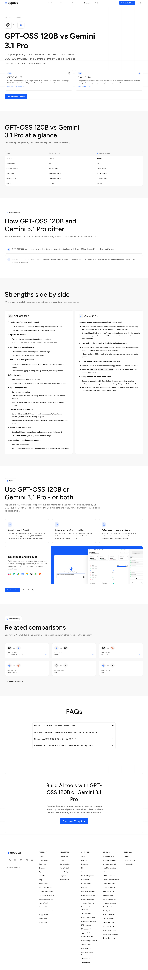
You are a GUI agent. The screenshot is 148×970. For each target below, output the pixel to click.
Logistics (63, 876)
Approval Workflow (88, 933)
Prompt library (44, 884)
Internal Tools (43, 903)
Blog (40, 880)
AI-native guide (44, 860)
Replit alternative (108, 919)
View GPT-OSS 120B (14, 87)
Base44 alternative (109, 868)
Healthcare (64, 856)
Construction (65, 864)
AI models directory (45, 887)
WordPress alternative (110, 934)
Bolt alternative (108, 872)
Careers (126, 856)
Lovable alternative (109, 903)
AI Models (8, 18)
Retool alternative (109, 922)
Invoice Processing (87, 899)
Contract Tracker (87, 937)
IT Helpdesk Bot (86, 929)
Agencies (42, 872)
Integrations (43, 922)
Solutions (63, 3)
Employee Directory (88, 895)
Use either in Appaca (16, 96)
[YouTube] (32, 860)
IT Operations (86, 884)
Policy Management (88, 917)
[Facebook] (9, 860)
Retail (62, 860)
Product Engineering (88, 876)
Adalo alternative (108, 856)
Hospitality (64, 872)
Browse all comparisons (15, 681)
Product (51, 3)
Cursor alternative (109, 887)
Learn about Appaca (30, 590)
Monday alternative (109, 911)
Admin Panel (43, 919)
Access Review (86, 944)
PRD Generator (86, 925)
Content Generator (88, 903)
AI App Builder (43, 915)
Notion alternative (109, 915)
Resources (75, 3)
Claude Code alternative (111, 880)
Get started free (127, 3)
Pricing (97, 3)
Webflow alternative (109, 930)
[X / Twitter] (21, 860)
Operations (85, 872)
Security (42, 876)
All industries (64, 880)
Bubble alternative (109, 876)
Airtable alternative (109, 860)
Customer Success (88, 891)
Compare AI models (46, 891)
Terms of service (129, 860)
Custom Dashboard (46, 911)
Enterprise (87, 3)
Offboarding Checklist (89, 941)
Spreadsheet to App (46, 899)
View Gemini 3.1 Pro (84, 87)
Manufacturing (65, 868)
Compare (18, 18)
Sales (83, 856)
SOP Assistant (86, 913)
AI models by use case (46, 895)
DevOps (84, 887)
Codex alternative (109, 884)
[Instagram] (15, 860)
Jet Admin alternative (110, 899)
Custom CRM (43, 907)
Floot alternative (108, 891)
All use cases (85, 959)
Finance (84, 860)
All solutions (85, 963)
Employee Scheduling (88, 921)
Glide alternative (108, 895)
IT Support (85, 880)
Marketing (84, 864)
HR (82, 868)
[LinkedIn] (26, 860)
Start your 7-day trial (74, 821)
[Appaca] (11, 3)
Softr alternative (108, 926)
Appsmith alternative (110, 864)
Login (139, 3)
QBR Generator (86, 948)
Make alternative (108, 907)
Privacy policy (128, 864)
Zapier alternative (109, 938)
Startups (42, 868)
